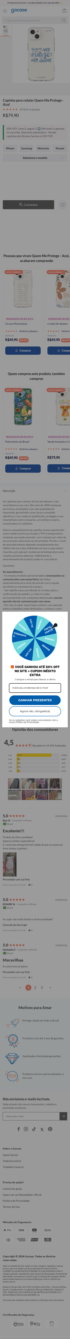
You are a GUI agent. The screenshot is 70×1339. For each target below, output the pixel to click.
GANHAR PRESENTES (35, 700)
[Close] (63, 616)
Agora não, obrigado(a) (35, 711)
